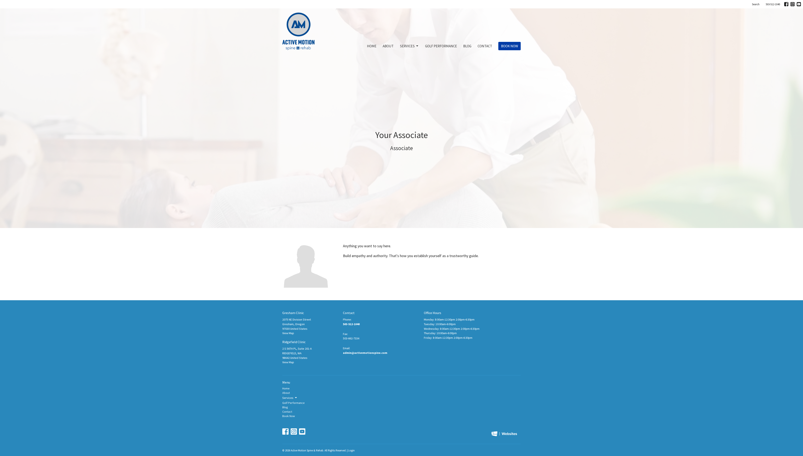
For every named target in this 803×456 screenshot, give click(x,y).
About (388, 46)
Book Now (509, 46)
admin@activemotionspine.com (365, 353)
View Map (288, 333)
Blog (467, 46)
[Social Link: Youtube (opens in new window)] (799, 4)
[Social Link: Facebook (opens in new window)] (786, 4)
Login (351, 450)
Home (371, 46)
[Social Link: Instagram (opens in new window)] (792, 4)
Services (407, 46)
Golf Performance (441, 46)
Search (756, 4)
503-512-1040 (773, 4)
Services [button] (287, 398)
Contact (485, 46)
